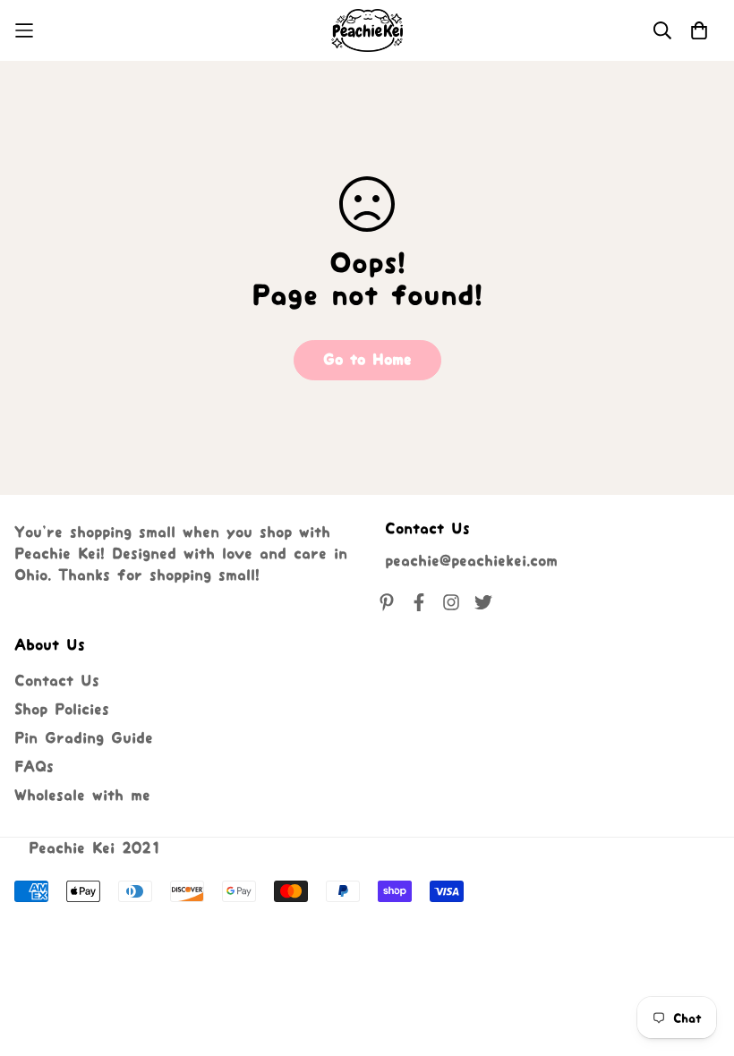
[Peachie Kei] (367, 30)
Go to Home (367, 360)
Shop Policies (61, 710)
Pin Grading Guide (83, 738)
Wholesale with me (82, 795)
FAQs (34, 767)
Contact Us (56, 681)
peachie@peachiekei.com (471, 561)
